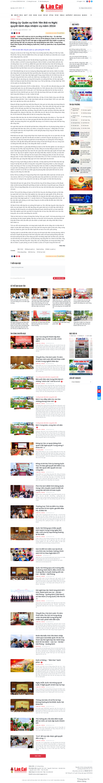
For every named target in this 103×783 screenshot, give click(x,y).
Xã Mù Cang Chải (76, 116)
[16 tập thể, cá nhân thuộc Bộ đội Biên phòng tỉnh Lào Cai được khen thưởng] (41, 316)
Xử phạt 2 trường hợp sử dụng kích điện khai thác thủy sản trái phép (85, 144)
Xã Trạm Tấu (86, 120)
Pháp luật (45, 15)
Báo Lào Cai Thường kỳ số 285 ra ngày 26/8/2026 (81, 353)
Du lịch (40, 15)
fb (87, 1)
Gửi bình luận (60, 278)
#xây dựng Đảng (22, 252)
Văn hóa (35, 15)
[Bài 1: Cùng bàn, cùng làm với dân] (22, 428)
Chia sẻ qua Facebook (12, 33)
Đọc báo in (84, 15)
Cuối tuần (89, 336)
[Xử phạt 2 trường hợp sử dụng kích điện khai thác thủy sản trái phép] (75, 142)
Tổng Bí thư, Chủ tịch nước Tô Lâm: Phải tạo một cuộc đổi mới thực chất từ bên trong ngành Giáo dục (50, 359)
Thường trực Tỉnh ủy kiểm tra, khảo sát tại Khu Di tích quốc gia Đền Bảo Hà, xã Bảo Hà (50, 508)
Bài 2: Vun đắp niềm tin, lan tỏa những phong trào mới (48, 399)
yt (89, 1)
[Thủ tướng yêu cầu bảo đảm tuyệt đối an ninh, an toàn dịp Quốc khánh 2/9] (22, 724)
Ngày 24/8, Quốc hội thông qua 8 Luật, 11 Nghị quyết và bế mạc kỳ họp (50, 684)
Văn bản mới (39, 555)
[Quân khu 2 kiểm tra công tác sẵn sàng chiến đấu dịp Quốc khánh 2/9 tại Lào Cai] (83, 316)
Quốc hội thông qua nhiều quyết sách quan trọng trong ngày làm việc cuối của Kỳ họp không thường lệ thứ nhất (50, 531)
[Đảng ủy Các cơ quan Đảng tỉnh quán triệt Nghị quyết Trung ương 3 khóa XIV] (22, 448)
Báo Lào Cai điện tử (51, 8)
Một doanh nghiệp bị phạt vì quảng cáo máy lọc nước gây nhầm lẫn (85, 170)
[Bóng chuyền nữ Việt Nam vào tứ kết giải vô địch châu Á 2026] (75, 134)
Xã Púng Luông (87, 116)
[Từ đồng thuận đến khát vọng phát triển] (62, 316)
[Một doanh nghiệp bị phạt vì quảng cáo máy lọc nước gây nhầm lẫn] (75, 169)
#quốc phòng (40, 249)
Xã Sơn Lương (76, 128)
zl (91, 1)
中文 (84, 1)
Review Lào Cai (77, 15)
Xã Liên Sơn (76, 125)
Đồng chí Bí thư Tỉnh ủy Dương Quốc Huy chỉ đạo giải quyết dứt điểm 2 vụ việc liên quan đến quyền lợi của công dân (50, 467)
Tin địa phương (74, 104)
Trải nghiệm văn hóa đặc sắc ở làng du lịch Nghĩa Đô (85, 153)
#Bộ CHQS (20, 249)
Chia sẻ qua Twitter (14, 33)
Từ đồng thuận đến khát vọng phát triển (61, 323)
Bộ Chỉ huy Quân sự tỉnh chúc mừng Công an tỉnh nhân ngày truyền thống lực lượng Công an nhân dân (78, 52)
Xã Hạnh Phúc (76, 123)
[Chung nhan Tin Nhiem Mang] (84, 780)
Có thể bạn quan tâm (18, 285)
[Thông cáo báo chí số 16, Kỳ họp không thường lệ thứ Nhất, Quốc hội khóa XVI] (22, 705)
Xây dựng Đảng (39, 449)
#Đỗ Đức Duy (31, 252)
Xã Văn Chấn (86, 128)
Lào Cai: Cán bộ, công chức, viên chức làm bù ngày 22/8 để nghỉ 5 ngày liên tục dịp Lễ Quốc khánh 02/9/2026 (78, 65)
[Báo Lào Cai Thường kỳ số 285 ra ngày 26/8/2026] (81, 347)
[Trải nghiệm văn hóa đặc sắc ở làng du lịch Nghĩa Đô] (75, 152)
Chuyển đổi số (69, 15)
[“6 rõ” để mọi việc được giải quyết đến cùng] (22, 741)
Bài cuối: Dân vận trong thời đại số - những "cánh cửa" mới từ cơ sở (50, 379)
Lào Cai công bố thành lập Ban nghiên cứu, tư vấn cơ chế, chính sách (78, 58)
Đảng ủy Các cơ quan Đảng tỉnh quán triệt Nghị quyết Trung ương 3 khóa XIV (49, 445)
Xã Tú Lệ (75, 120)
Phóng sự (62, 15)
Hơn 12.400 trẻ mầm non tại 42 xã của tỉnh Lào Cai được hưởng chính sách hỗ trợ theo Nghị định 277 (78, 44)
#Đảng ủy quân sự (30, 249)
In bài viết (17, 33)
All (91, 15)
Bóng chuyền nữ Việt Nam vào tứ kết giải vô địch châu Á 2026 (84, 135)
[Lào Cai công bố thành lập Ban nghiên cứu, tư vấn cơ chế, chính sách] (22, 342)
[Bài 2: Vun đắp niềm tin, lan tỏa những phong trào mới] (22, 402)
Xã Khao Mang (87, 113)
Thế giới (56, 15)
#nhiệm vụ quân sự (50, 249)
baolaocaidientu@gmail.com (39, 774)
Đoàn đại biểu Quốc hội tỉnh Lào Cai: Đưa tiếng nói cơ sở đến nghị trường (20, 301)
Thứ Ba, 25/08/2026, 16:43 (18, 1)
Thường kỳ (81, 336)
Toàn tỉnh (75, 113)
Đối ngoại (38, 646)
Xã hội (30, 15)
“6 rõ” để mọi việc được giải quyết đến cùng (49, 737)
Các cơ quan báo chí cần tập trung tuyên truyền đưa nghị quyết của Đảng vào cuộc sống (82, 301)
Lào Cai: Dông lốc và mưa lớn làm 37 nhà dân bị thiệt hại (85, 162)
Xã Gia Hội (85, 125)
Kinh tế (25, 15)
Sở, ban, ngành (87, 110)
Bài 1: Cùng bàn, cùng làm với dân (49, 424)
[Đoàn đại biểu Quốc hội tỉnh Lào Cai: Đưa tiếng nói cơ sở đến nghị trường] (20, 293)
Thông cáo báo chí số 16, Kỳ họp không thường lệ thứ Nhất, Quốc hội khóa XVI (50, 702)
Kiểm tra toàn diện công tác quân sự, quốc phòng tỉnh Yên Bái (31, 49)
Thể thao (51, 15)
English (80, 1)
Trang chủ (12, 15)
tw (99, 398)
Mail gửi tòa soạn (32, 1)
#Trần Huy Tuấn (41, 252)
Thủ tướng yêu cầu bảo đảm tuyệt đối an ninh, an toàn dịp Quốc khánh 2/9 (50, 721)
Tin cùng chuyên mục (18, 333)
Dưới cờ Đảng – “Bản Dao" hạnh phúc (48, 661)
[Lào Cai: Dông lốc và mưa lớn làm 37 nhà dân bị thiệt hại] (75, 161)
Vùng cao (73, 336)
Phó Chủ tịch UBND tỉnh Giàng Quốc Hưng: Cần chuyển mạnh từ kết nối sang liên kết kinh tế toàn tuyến (50, 488)
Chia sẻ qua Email (19, 33)
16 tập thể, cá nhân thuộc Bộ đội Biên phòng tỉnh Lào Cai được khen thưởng (41, 324)
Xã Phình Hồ (86, 123)
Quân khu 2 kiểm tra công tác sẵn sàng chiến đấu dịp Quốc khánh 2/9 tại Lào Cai (82, 324)
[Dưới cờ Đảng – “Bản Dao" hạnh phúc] (22, 665)
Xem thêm (38, 756)
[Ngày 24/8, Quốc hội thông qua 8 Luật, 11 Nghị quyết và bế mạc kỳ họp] (22, 688)
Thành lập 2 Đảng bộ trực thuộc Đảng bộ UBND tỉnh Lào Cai (78, 70)
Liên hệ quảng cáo (44, 1)
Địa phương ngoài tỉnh (76, 109)
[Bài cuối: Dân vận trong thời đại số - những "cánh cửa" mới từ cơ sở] (22, 382)
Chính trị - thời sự (18, 15)
